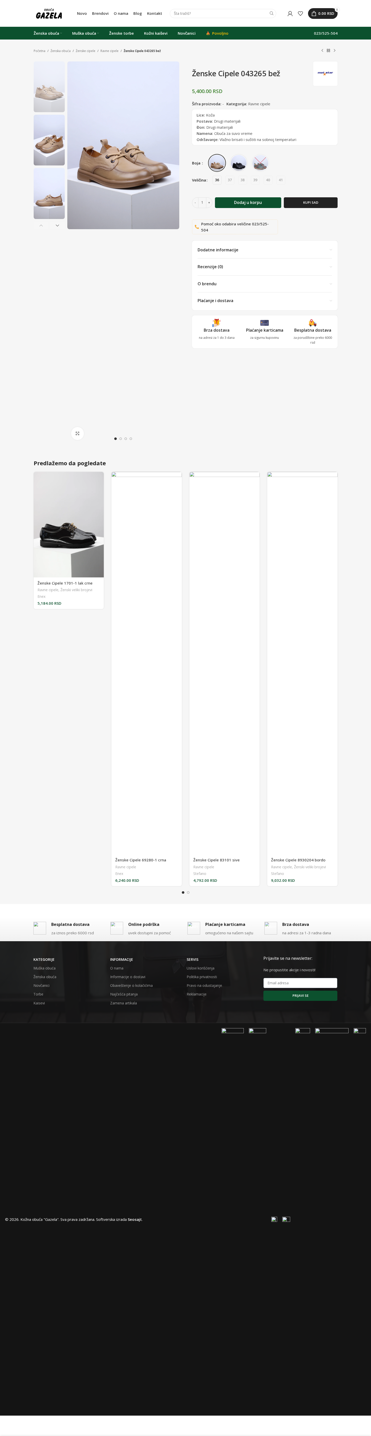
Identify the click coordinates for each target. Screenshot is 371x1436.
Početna (39, 51)
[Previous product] (322, 51)
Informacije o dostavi (127, 976)
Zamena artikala (123, 1003)
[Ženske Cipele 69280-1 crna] (146, 663)
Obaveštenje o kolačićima (131, 985)
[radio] (217, 180)
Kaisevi (39, 1003)
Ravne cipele (109, 51)
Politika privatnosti (202, 976)
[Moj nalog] (290, 13)
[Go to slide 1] (115, 438)
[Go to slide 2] (120, 438)
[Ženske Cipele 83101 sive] (224, 663)
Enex (41, 596)
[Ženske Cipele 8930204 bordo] (302, 663)
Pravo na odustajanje (204, 985)
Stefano (199, 873)
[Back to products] (328, 51)
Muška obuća (44, 968)
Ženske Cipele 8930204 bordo (298, 859)
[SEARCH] (271, 13)
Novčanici (41, 985)
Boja (196, 162)
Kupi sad (310, 202)
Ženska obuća (60, 51)
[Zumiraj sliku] (77, 433)
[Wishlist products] (300, 13)
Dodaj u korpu (248, 202)
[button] (41, 225)
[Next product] (334, 51)
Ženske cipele (85, 51)
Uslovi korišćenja (200, 968)
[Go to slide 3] (125, 438)
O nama (116, 968)
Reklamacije (197, 994)
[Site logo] (49, 13)
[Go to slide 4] (131, 438)
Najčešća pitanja (124, 994)
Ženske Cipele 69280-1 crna (140, 859)
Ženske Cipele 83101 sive (216, 859)
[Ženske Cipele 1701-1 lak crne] (69, 524)
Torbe (38, 994)
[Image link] (233, 1218)
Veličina (199, 180)
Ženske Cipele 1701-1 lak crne (65, 583)
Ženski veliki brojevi (76, 589)
